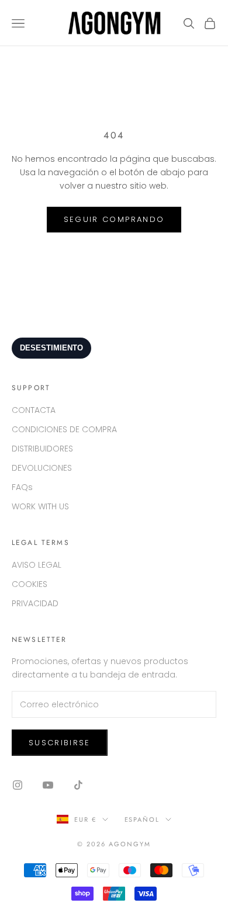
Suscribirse (60, 742)
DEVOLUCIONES (42, 468)
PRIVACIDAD (35, 603)
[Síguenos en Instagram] (17, 785)
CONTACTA (34, 410)
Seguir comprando (114, 219)
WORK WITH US (40, 506)
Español (142, 819)
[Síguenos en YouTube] (48, 785)
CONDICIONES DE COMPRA (64, 429)
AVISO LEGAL (36, 565)
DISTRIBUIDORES (42, 448)
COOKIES (29, 584)
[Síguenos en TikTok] (78, 785)
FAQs (22, 487)
